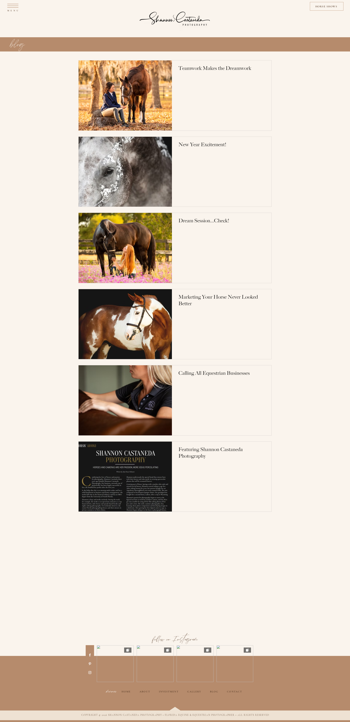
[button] (12, 6)
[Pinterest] (90, 664)
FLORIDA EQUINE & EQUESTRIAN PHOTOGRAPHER (200, 715)
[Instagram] (90, 673)
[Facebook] (90, 655)
